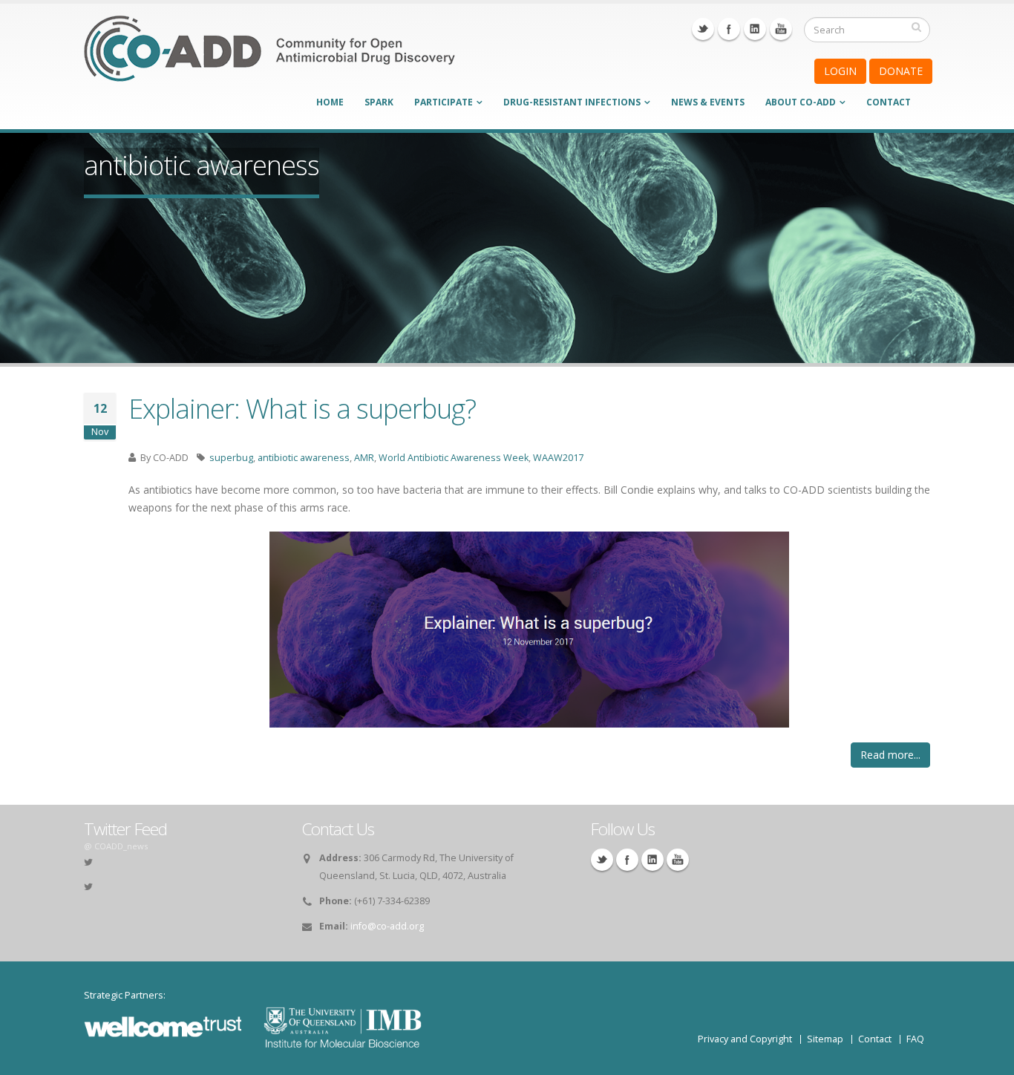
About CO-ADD (800, 102)
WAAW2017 (558, 457)
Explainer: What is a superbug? (302, 408)
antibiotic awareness (304, 457)
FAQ (915, 1039)
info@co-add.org (387, 926)
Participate (443, 102)
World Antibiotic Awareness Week (454, 457)
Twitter (703, 29)
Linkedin (755, 29)
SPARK (378, 102)
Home (330, 102)
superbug (231, 457)
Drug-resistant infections (572, 102)
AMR (364, 457)
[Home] (269, 58)
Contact (888, 102)
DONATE (901, 71)
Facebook (729, 29)
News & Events (708, 102)
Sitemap (825, 1039)
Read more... (890, 755)
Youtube (781, 29)
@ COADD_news (116, 846)
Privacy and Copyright (745, 1039)
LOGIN (840, 71)
